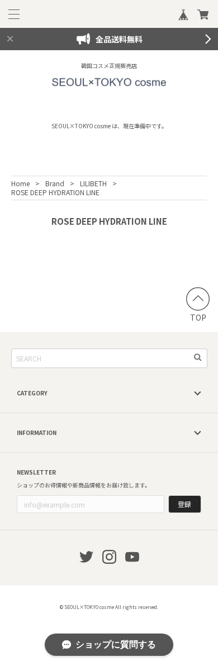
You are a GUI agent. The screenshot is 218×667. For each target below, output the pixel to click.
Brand (54, 183)
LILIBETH (93, 183)
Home (20, 183)
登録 (184, 504)
